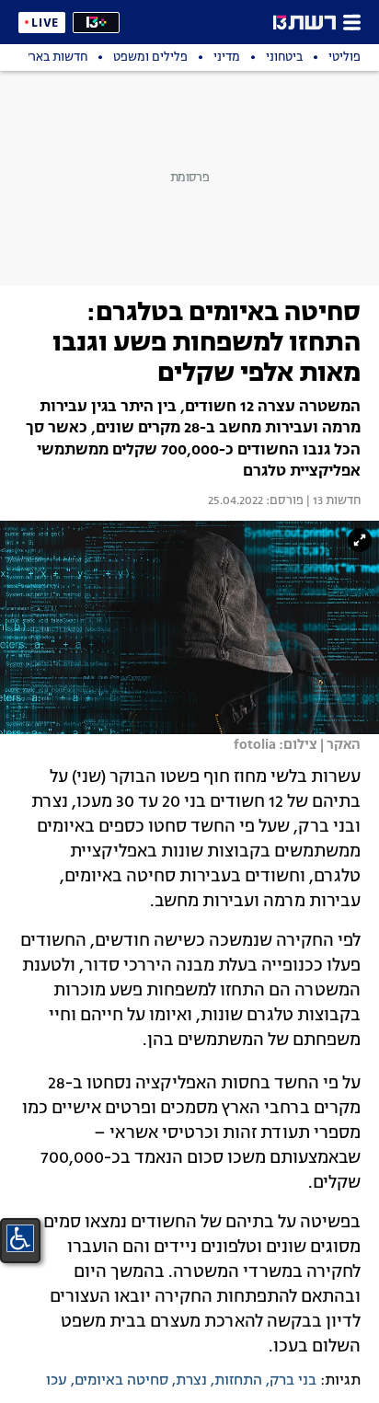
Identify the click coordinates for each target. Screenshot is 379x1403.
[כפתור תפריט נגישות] (20, 1238)
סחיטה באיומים (121, 1381)
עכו (56, 1381)
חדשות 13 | (332, 501)
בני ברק (293, 1381)
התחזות (238, 1381)
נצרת (191, 1381)
